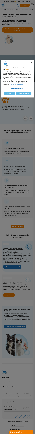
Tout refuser (9, 93)
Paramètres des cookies (17, 88)
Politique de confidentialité (16, 84)
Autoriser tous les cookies (23, 93)
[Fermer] (32, 62)
